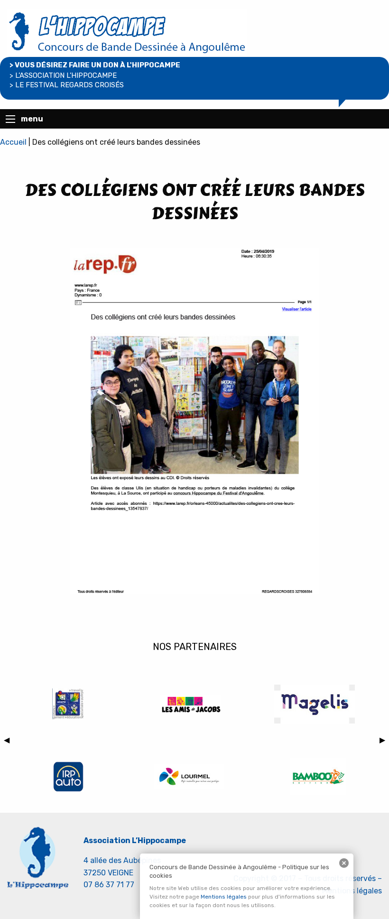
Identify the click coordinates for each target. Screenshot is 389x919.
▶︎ (384, 741)
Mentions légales (224, 896)
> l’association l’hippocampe (63, 75)
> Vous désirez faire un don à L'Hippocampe (94, 65)
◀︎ (8, 741)
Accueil (13, 142)
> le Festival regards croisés (66, 85)
